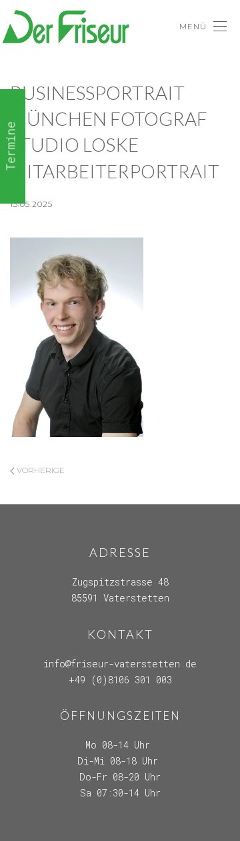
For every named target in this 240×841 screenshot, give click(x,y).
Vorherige (40, 470)
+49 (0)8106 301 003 (120, 679)
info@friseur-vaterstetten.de (120, 663)
